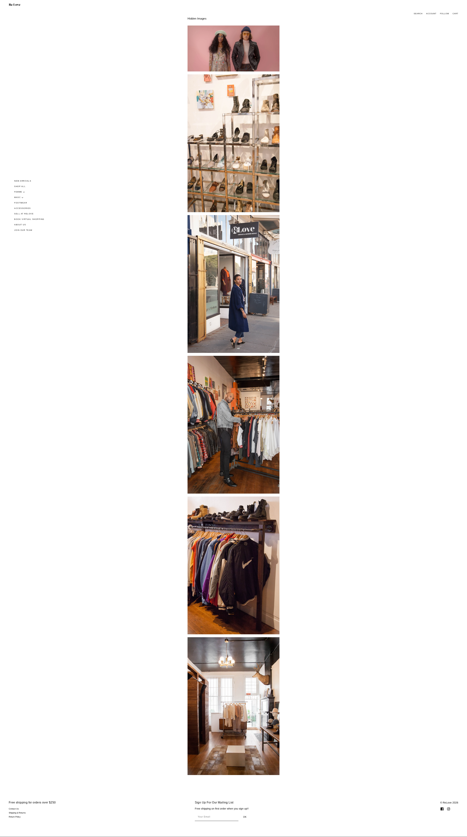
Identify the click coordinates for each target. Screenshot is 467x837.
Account (431, 14)
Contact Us (14, 809)
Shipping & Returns (17, 813)
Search (418, 14)
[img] (442, 808)
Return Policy (15, 817)
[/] (14, 4)
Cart (455, 14)
